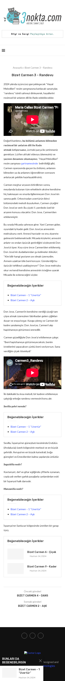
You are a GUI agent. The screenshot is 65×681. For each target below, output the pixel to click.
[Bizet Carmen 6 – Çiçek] (15, 554)
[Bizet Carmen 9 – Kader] (15, 568)
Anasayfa (18, 67)
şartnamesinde (29, 163)
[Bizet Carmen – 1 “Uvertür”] (9, 673)
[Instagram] (24, 636)
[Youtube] (32, 636)
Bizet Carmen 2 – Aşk (23, 300)
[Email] (41, 636)
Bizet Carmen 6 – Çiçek (41, 552)
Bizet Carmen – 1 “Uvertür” (26, 295)
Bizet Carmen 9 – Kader (42, 566)
